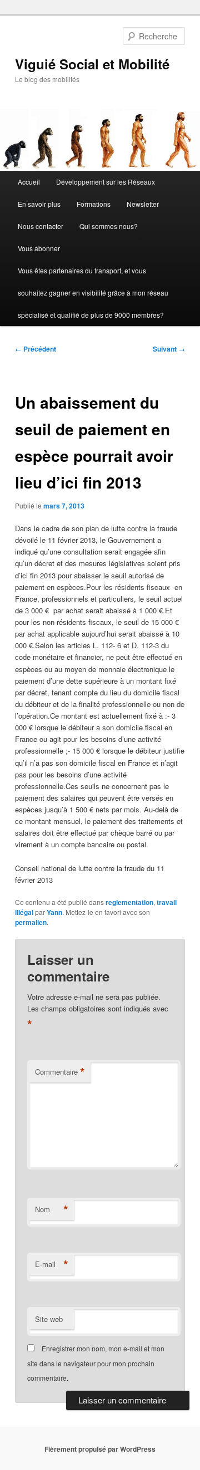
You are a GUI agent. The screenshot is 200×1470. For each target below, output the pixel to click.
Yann (54, 912)
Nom (51, 1209)
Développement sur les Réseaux (105, 181)
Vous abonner (39, 248)
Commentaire (60, 1072)
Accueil (29, 181)
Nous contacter (40, 226)
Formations (94, 203)
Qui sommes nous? (108, 226)
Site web (49, 1319)
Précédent (35, 349)
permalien (31, 922)
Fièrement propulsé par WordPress (100, 1449)
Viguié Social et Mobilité (92, 63)
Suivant (169, 349)
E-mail (51, 1264)
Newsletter (143, 203)
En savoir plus (39, 203)
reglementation (129, 902)
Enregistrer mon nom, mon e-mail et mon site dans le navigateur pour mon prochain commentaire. (95, 1363)
